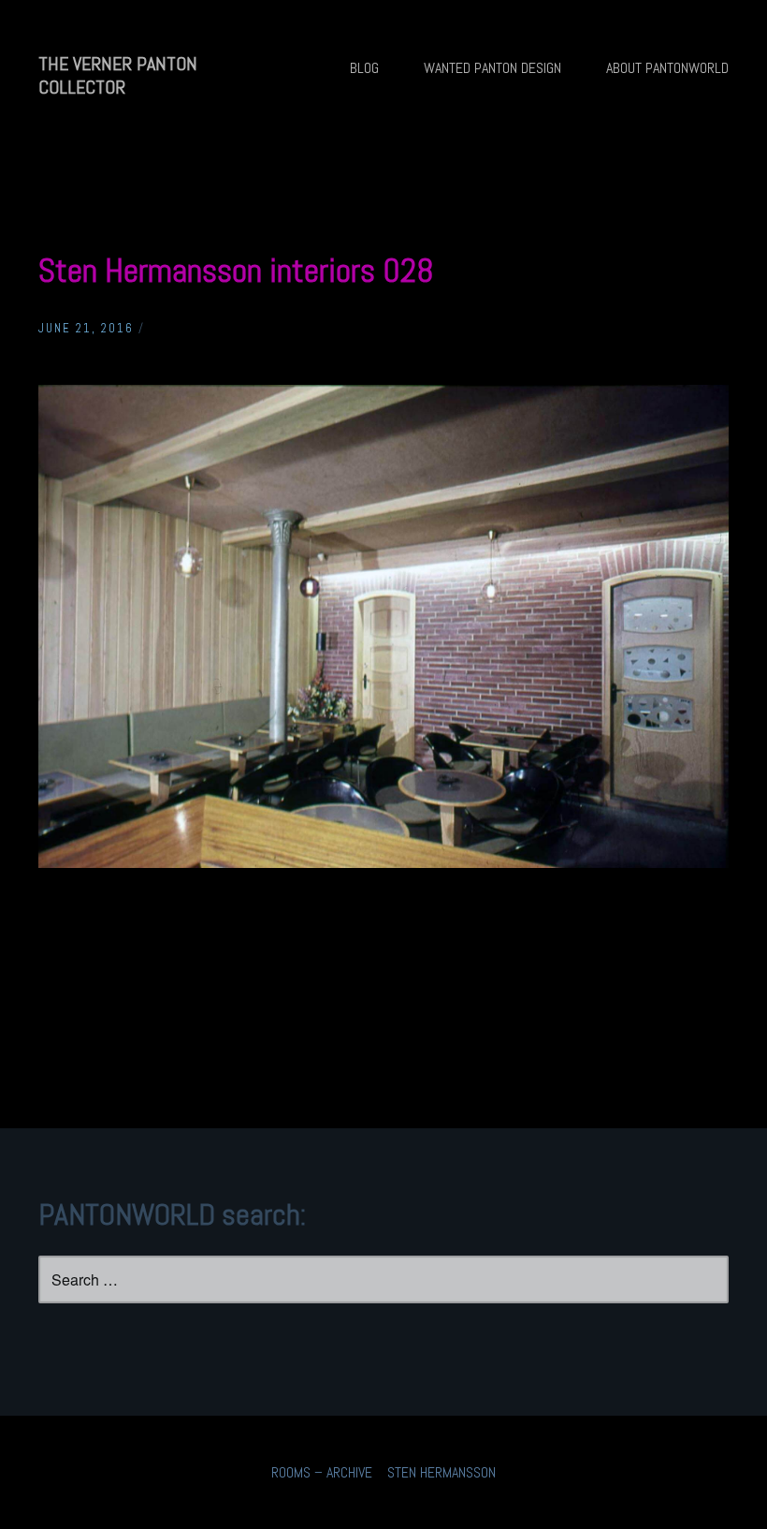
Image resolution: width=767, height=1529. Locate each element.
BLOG (364, 68)
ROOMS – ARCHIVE (321, 1472)
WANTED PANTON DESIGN (492, 68)
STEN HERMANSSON (441, 1472)
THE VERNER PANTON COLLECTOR (117, 75)
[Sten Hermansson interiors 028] (383, 863)
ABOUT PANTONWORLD (667, 68)
